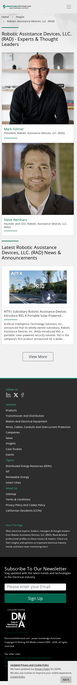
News (9, 438)
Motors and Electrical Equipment (26, 421)
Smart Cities (13, 482)
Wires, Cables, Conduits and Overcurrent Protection (38, 427)
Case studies (14, 449)
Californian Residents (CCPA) (23, 510)
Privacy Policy (42, 669)
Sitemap (11, 494)
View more (38, 356)
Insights (11, 443)
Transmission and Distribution (25, 416)
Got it (66, 679)
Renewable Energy (17, 477)
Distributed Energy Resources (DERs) (29, 466)
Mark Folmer (14, 129)
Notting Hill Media (27, 642)
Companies (13, 432)
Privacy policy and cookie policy (25, 505)
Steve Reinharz (15, 219)
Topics (10, 460)
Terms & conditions (18, 499)
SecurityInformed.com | (40, 657)
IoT (8, 471)
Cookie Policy (17, 676)
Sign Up (35, 598)
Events (10, 454)
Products (11, 410)
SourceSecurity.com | (16, 657)
